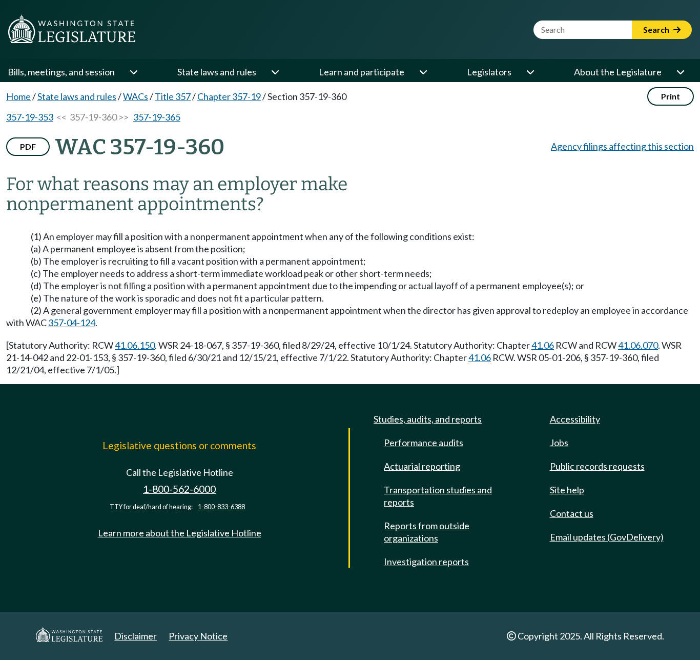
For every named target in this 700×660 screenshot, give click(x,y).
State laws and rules (216, 71)
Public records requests (597, 466)
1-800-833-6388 (221, 507)
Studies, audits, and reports (428, 419)
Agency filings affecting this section (622, 146)
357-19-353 (29, 117)
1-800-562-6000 (179, 489)
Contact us (571, 513)
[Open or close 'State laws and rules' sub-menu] (274, 72)
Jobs (559, 442)
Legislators (489, 71)
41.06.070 (638, 345)
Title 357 (173, 96)
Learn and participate (361, 71)
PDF (28, 146)
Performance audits (423, 442)
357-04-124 (71, 322)
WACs (135, 96)
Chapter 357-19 (229, 96)
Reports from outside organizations (426, 532)
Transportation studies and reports (438, 496)
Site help (567, 489)
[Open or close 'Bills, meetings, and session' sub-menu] (133, 72)
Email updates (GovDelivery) (607, 537)
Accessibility (575, 419)
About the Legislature (618, 71)
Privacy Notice (198, 636)
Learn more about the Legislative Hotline (179, 532)
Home (18, 96)
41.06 (542, 345)
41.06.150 (135, 345)
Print (670, 96)
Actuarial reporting (422, 466)
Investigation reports (426, 561)
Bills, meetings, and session (61, 71)
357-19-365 (156, 117)
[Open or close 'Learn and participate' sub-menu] (423, 72)
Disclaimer (135, 636)
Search (657, 29)
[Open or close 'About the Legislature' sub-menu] (680, 72)
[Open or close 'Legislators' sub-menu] (530, 72)
